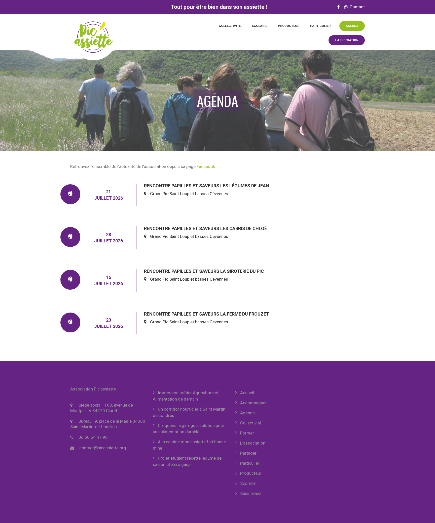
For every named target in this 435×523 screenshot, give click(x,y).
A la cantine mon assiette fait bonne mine (189, 445)
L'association (346, 40)
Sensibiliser (251, 493)
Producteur (288, 26)
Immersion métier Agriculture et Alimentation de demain (186, 396)
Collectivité (230, 26)
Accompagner (253, 402)
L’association (252, 443)
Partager (248, 453)
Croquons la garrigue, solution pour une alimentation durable (188, 428)
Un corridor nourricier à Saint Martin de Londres (189, 412)
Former (247, 432)
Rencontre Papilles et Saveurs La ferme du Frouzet (206, 314)
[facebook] (338, 6)
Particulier (320, 26)
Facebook (206, 166)
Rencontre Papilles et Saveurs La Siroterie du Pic (204, 271)
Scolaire (259, 26)
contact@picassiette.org (102, 447)
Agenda (352, 26)
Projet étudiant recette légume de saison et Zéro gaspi (187, 461)
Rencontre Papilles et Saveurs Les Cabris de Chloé (205, 228)
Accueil (247, 392)
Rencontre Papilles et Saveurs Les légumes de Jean (206, 185)
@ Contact (353, 6)
